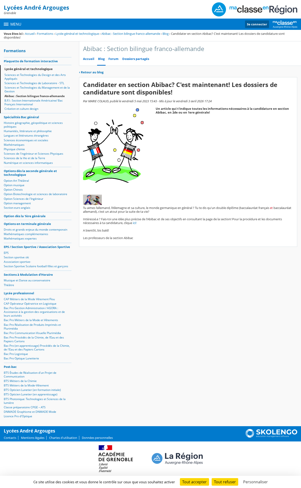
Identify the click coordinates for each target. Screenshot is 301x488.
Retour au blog (91, 72)
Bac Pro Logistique (16, 354)
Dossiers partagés (135, 59)
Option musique (14, 185)
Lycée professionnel (19, 293)
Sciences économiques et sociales (26, 140)
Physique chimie (14, 149)
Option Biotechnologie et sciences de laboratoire (35, 194)
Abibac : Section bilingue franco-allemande (130, 33)
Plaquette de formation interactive (31, 61)
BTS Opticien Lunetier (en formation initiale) (32, 390)
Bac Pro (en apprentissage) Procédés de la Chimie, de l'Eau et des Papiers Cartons (37, 347)
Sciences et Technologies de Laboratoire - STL (34, 83)
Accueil (30, 33)
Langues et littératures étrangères (26, 136)
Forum (113, 59)
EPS (6, 253)
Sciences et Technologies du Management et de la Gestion (37, 89)
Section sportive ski (16, 257)
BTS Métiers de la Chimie (20, 381)
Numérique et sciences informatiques (28, 163)
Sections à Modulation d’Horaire (28, 274)
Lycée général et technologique (77, 33)
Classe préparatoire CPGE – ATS (25, 407)
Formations (45, 33)
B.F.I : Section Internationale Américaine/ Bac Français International (33, 102)
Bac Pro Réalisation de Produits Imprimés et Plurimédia (32, 327)
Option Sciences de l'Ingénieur (23, 199)
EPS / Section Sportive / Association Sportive (37, 247)
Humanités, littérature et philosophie (28, 131)
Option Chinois (13, 190)
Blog (165, 33)
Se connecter (257, 24)
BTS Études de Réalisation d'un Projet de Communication (30, 374)
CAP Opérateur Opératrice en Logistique (30, 304)
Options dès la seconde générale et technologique (30, 173)
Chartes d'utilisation (63, 438)
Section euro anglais (17, 208)
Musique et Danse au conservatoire (27, 280)
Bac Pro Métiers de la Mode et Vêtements (31, 320)
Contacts (10, 438)
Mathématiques (14, 145)
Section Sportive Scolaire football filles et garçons (36, 266)
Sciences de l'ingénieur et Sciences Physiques (33, 154)
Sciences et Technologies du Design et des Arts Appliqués (35, 77)
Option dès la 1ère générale (25, 216)
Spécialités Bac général (21, 117)
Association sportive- (17, 262)
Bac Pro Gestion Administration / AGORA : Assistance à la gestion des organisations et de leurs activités (34, 312)
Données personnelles (97, 438)
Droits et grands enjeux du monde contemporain (35, 230)
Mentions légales (32, 438)
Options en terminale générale (27, 224)
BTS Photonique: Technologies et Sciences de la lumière (35, 401)
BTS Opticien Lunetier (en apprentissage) (30, 394)
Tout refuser (225, 481)
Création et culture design (21, 109)
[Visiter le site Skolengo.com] (271, 436)
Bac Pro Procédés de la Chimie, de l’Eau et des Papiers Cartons (34, 339)
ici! (134, 223)
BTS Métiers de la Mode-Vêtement (26, 385)
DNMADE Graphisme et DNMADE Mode (30, 412)
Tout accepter (194, 481)
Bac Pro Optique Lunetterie (21, 358)
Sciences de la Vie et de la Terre (24, 158)
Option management (17, 203)
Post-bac (10, 367)
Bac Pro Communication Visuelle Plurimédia (32, 333)
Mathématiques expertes (20, 238)
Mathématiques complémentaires (26, 234)
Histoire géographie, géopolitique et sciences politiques (33, 125)
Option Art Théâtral (16, 181)
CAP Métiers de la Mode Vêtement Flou (29, 299)
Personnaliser (255, 481)
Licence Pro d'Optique (18, 416)
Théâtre (9, 285)
